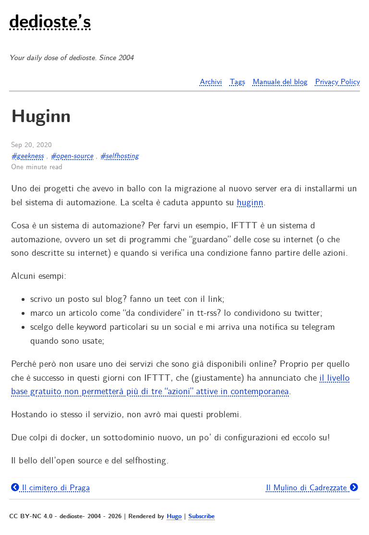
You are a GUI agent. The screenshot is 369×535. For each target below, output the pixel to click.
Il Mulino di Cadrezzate (308, 488)
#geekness (27, 156)
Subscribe (201, 516)
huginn (250, 203)
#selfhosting (119, 156)
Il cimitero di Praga (54, 488)
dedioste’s (50, 23)
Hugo (174, 516)
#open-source (71, 156)
